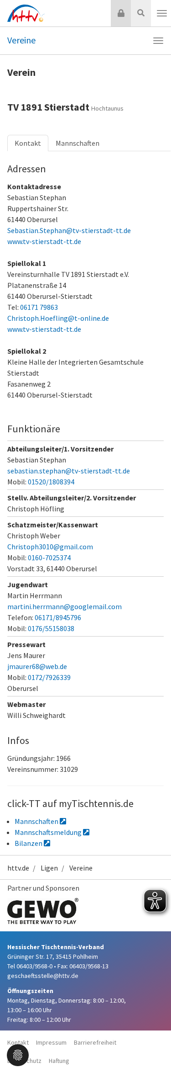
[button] (17, 1054)
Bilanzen (29, 843)
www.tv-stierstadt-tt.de (44, 241)
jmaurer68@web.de (37, 666)
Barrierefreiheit (95, 1042)
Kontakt (28, 143)
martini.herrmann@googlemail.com (64, 606)
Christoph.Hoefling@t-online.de (58, 318)
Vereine (21, 40)
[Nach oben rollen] (153, 1047)
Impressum (51, 1042)
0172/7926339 (49, 677)
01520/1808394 (51, 481)
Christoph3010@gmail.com (50, 546)
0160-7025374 (49, 557)
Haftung (59, 1061)
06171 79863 (39, 307)
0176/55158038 (51, 628)
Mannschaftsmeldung (49, 832)
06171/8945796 (58, 617)
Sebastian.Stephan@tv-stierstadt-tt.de (69, 230)
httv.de (18, 867)
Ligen (49, 867)
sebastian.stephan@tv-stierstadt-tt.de (68, 470)
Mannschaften (77, 143)
